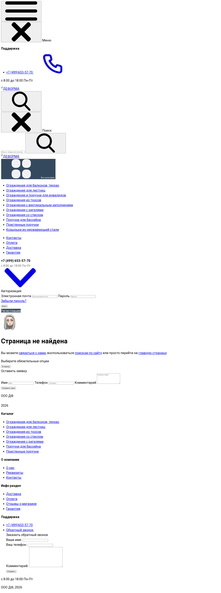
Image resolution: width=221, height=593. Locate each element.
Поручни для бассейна (23, 446)
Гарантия (13, 252)
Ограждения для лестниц (25, 427)
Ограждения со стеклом (24, 436)
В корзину (6, 366)
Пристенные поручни (22, 451)
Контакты (13, 238)
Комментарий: (17, 566)
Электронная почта (16, 296)
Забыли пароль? (13, 301)
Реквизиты (14, 473)
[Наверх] (20, 286)
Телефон (41, 383)
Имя (4, 383)
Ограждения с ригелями (24, 441)
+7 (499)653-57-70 (20, 72)
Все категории (47, 178)
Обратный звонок (20, 530)
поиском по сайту (88, 353)
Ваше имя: (14, 540)
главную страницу (153, 353)
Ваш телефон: (16, 545)
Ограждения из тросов (23, 432)
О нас (10, 468)
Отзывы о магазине (21, 504)
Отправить (11, 571)
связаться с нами (32, 353)
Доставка (13, 248)
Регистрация (11, 311)
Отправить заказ (8, 388)
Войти (4, 306)
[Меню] (21, 11)
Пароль (64, 296)
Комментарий (85, 383)
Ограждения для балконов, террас (32, 422)
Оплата (11, 243)
